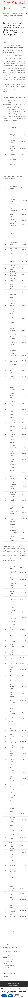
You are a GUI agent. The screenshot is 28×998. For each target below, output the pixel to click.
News (4, 13)
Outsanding (9, 13)
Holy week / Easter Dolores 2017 (11, 947)
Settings (17, 995)
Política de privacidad (13, 983)
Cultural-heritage (8, 965)
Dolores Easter (6, 951)
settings (16, 992)
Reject (10, 995)
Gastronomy (7, 970)
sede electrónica (13, 931)
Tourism (5, 963)
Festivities (6, 967)
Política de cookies (13, 985)
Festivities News (8, 959)
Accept (4, 995)
